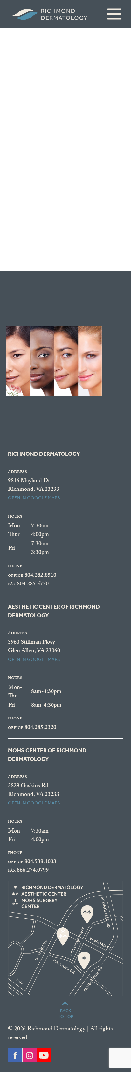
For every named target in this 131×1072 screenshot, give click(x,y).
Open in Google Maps (34, 498)
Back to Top (65, 1013)
